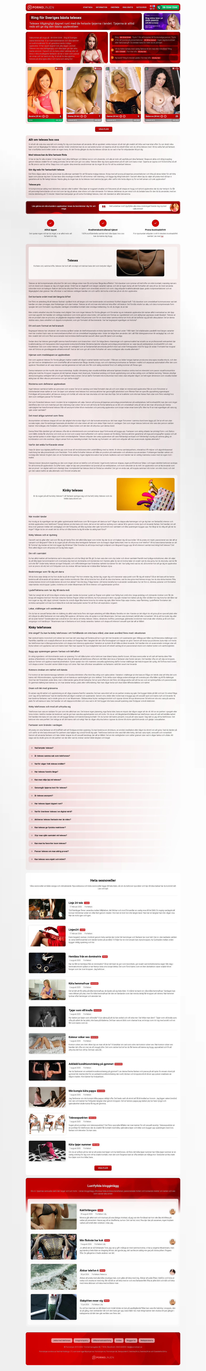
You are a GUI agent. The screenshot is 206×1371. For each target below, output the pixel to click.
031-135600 (120, 52)
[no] (150, 8)
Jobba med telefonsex (61, 1340)
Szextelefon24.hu (160, 1351)
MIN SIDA (59, 120)
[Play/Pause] (43, 116)
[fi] (153, 6)
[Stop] (47, 116)
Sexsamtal (94, 1037)
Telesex (105, 956)
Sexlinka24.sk (145, 1351)
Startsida (87, 7)
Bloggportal (131, 1340)
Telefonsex (92, 1118)
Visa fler (104, 129)
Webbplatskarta (147, 1340)
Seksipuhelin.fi (123, 1351)
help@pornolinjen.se (134, 1347)
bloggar (59, 68)
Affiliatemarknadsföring (102, 1340)
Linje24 (86, 903)
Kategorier (141, 7)
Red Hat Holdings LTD (64, 1351)
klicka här (156, 58)
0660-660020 (121, 1347)
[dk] (150, 6)
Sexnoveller (94, 983)
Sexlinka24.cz (134, 1351)
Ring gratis (128, 7)
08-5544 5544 (56, 38)
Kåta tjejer (96, 1144)
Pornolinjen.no (100, 1351)
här (162, 236)
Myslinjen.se (89, 1351)
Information (101, 7)
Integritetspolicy (81, 1340)
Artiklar (119, 1340)
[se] (153, 8)
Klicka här (142, 52)
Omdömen (115, 7)
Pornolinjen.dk (111, 1351)
